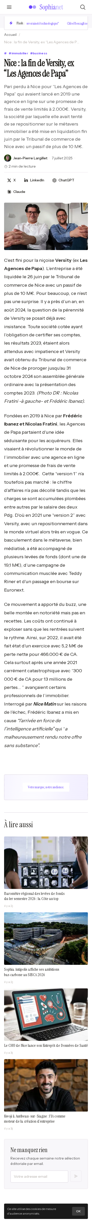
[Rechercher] (83, 7)
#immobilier (18, 53)
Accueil (10, 34)
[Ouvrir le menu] (9, 7)
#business (38, 53)
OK (78, 1211)
